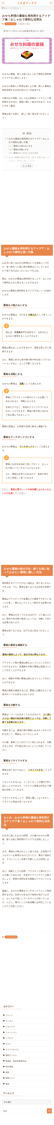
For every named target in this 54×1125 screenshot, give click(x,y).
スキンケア (10, 1026)
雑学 (7, 1072)
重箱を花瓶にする (21, 149)
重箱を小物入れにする (22, 145)
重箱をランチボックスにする (25, 152)
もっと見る (27, 165)
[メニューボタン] (3, 3)
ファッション (11, 1032)
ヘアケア (9, 1038)
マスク (8, 1043)
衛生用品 (9, 1066)
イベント (9, 1015)
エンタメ (9, 1020)
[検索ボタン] (51, 3)
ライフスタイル (10, 24)
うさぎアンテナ (27, 3)
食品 (7, 1083)
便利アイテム (11, 1055)
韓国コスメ (10, 1077)
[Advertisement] (27, 206)
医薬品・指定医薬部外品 (16, 1060)
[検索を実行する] (49, 1110)
